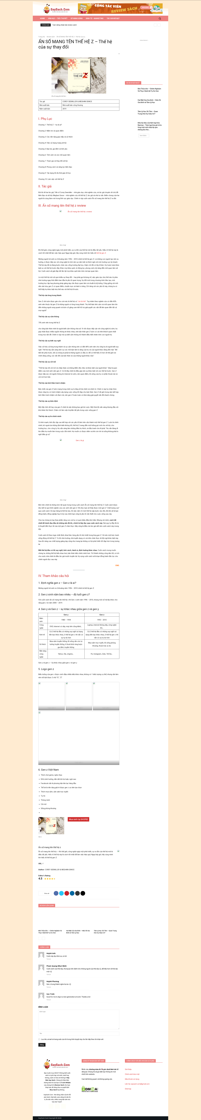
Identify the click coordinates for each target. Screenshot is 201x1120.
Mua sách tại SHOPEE (78, 819)
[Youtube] (63, 1106)
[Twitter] (61, 893)
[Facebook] (56, 893)
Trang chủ (41, 37)
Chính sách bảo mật (132, 1074)
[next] (159, 25)
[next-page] (43, 938)
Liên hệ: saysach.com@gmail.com (137, 1084)
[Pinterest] (66, 893)
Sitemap (128, 1089)
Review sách (51, 37)
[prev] (155, 25)
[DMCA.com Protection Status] (90, 1091)
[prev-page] (39, 938)
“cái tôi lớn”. (82, 301)
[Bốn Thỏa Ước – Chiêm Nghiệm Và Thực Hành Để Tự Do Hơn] (51, 919)
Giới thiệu (128, 1069)
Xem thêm (143, 135)
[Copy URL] (82, 893)
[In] (77, 893)
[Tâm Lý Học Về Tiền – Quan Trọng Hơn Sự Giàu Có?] (106, 919)
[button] (160, 18)
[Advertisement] (143, 56)
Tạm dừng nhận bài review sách (64, 25)
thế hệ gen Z (101, 253)
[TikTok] (57, 1106)
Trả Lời (49, 959)
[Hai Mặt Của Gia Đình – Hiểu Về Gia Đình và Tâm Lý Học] (79, 919)
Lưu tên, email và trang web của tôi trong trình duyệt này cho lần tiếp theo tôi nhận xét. (72, 1039)
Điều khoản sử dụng (132, 1079)
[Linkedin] (72, 893)
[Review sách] (57, 9)
